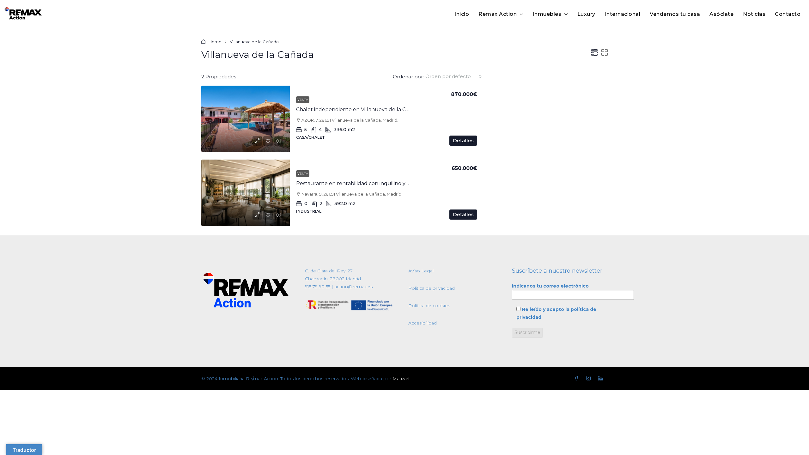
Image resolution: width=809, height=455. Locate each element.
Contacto (787, 14)
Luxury (586, 14)
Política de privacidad (431, 288)
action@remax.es (353, 286)
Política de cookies (429, 305)
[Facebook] (577, 378)
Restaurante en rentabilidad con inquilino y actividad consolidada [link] (378, 183)
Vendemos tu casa (675, 14)
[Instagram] (589, 378)
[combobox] (453, 76)
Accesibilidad (422, 323)
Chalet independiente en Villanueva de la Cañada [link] (358, 109)
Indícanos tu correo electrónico (550, 286)
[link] (245, 119)
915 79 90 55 (317, 286)
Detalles (463, 140)
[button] (594, 53)
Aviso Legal (421, 271)
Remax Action (497, 14)
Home (215, 41)
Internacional (623, 14)
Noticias (754, 14)
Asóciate (721, 14)
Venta (302, 100)
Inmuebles (547, 14)
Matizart (401, 378)
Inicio (461, 14)
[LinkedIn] (601, 378)
